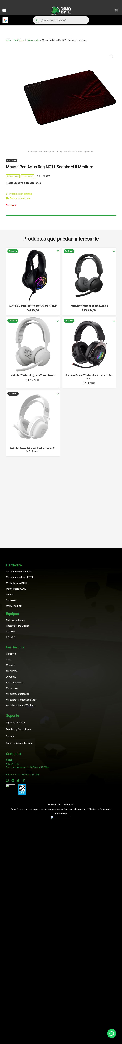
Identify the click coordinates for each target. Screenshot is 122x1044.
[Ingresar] (5, 20)
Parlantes (11, 653)
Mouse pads (33, 40)
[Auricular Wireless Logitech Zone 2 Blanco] (33, 344)
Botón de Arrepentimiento (61, 804)
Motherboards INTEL (17, 583)
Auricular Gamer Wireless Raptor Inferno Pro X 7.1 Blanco (33, 450)
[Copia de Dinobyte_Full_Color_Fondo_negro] (61, 10)
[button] (4, 10)
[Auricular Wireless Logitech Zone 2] (89, 275)
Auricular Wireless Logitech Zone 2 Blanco (32, 375)
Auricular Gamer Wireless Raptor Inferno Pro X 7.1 (89, 377)
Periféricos (19, 40)
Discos (9, 594)
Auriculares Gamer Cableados (21, 699)
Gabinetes (11, 600)
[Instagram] (7, 780)
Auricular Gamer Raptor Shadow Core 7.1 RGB (33, 305)
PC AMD (10, 631)
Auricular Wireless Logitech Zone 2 (89, 305)
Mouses (10, 665)
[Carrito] (116, 10)
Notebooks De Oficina (17, 625)
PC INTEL (11, 637)
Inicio (8, 40)
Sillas (9, 659)
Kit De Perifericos (15, 682)
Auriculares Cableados (17, 694)
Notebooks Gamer (15, 620)
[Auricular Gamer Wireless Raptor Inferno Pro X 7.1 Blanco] (33, 417)
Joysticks (11, 676)
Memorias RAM (14, 606)
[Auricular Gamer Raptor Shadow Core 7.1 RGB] (33, 275)
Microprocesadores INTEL (19, 577)
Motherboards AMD (16, 588)
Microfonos (12, 688)
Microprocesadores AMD (19, 571)
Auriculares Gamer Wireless (20, 705)
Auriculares (12, 671)
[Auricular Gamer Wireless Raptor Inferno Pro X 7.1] (89, 344)
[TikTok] (18, 780)
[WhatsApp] (24, 780)
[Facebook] (12, 780)
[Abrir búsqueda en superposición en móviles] (61, 20)
